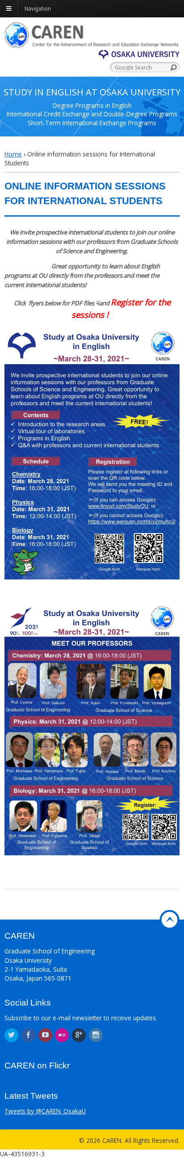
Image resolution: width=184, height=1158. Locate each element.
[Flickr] (62, 1035)
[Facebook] (29, 1035)
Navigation (38, 8)
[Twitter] (12, 1035)
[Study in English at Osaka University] (92, 43)
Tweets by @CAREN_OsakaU (45, 1111)
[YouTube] (46, 1035)
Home (13, 154)
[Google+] (79, 1035)
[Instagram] (96, 1035)
